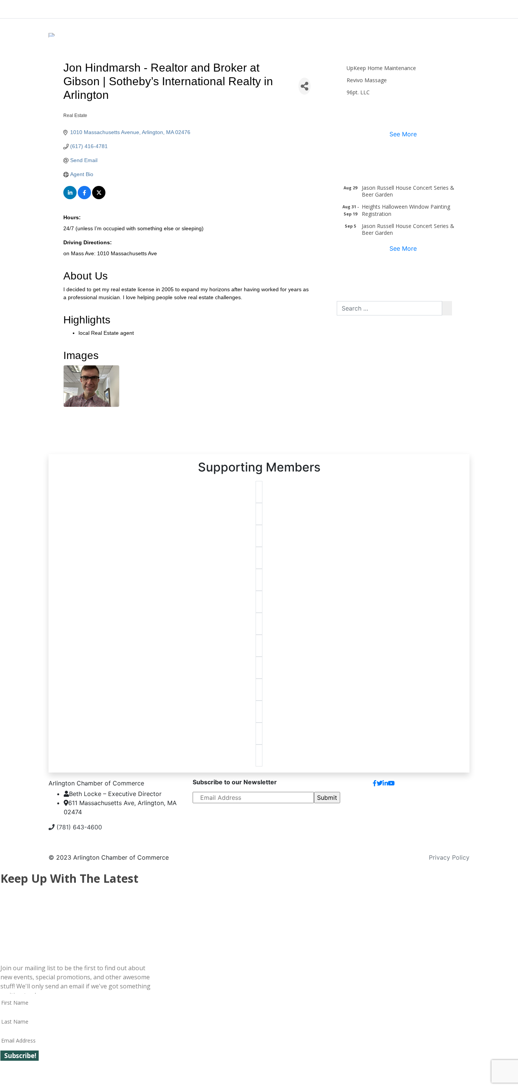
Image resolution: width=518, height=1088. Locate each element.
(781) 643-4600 (78, 827)
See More (403, 134)
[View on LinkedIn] (70, 197)
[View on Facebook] (84, 197)
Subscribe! (20, 1055)
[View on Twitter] (98, 197)
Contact (451, 786)
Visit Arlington (323, 7)
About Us (77, 7)
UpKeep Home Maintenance (381, 68)
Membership (201, 7)
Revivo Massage (367, 80)
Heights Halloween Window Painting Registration (406, 210)
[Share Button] (304, 86)
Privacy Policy (449, 857)
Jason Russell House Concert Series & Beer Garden (408, 191)
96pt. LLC (358, 92)
